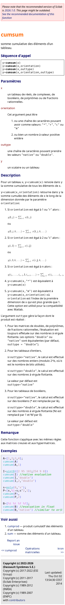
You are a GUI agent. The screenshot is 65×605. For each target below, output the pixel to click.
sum (10, 533)
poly (9, 487)
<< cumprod (9, 550)
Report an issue (13, 542)
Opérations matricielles (32, 550)
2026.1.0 (10, 10)
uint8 (10, 471)
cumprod (13, 526)
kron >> (61, 550)
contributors (17, 600)
